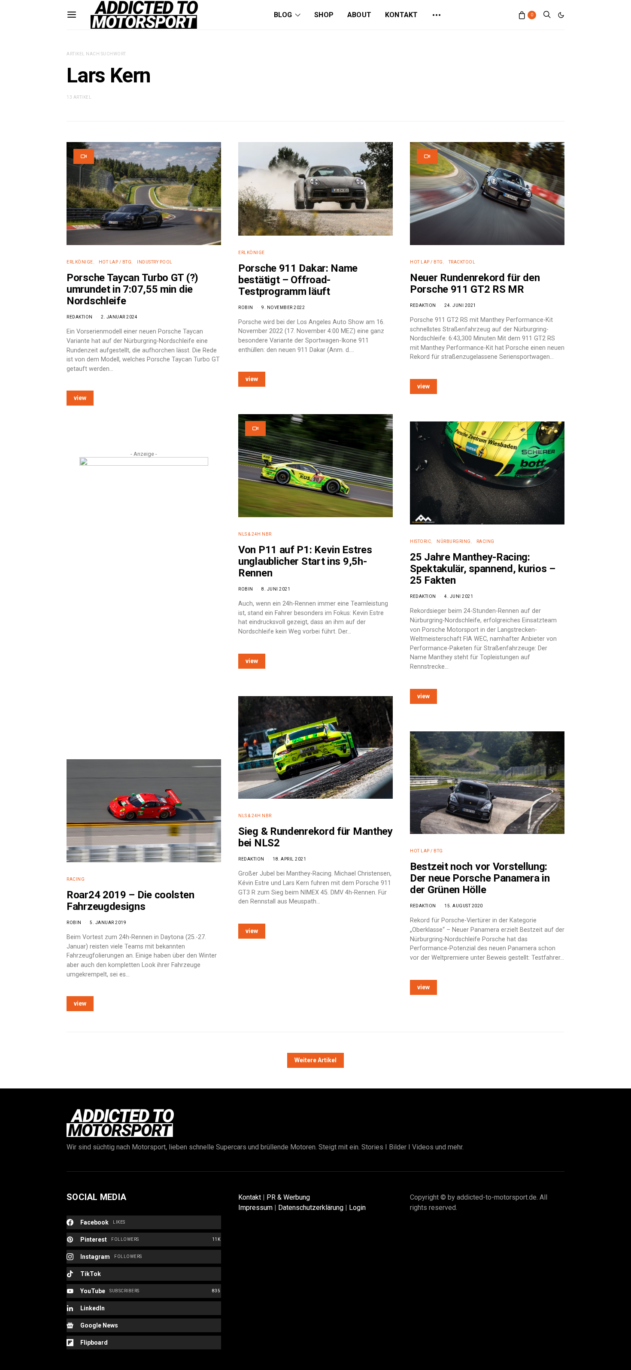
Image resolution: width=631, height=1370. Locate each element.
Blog (283, 15)
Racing (76, 879)
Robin (74, 922)
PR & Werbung (288, 1197)
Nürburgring (454, 541)
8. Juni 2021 (275, 589)
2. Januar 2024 (119, 317)
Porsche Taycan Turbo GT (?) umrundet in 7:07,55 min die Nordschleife (132, 289)
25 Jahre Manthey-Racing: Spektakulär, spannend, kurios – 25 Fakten (482, 568)
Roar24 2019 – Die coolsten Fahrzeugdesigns (130, 900)
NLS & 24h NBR (255, 534)
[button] (561, 15)
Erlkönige (80, 262)
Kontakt (401, 15)
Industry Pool (155, 262)
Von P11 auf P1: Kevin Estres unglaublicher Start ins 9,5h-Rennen (305, 561)
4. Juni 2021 (458, 596)
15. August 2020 (463, 905)
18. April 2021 (289, 859)
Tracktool (462, 262)
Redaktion (80, 317)
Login (357, 1207)
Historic (420, 541)
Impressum (255, 1207)
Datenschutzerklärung (310, 1207)
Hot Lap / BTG (115, 262)
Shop (324, 15)
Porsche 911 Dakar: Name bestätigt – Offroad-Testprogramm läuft (298, 279)
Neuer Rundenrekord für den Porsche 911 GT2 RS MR (475, 283)
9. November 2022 (283, 307)
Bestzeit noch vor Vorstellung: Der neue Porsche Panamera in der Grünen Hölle (480, 878)
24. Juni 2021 (460, 305)
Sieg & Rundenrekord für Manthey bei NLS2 (315, 837)
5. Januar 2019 (108, 922)
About (359, 15)
